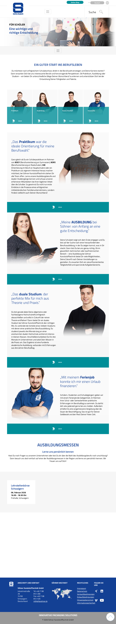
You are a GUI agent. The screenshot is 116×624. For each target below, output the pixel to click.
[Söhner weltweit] (62, 594)
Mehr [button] (60, 207)
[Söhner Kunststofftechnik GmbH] (18, 8)
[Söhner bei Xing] (96, 591)
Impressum (81, 588)
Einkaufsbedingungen (85, 597)
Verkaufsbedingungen (85, 594)
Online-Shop (75, 2)
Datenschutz (82, 591)
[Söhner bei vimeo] (96, 600)
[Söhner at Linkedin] (102, 591)
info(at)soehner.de (41, 601)
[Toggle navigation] (47, 11)
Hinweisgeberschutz (85, 600)
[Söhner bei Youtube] (102, 600)
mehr (20, 121)
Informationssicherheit (86, 603)
